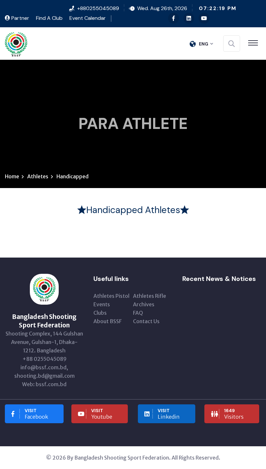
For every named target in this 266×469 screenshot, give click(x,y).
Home (12, 176)
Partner (19, 18)
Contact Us (146, 321)
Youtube (101, 414)
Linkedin (169, 414)
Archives (143, 304)
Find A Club (49, 18)
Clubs (100, 313)
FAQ (138, 313)
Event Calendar (87, 18)
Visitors (234, 414)
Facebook (36, 414)
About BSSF (107, 321)
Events (101, 304)
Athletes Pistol (111, 296)
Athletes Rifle (149, 296)
